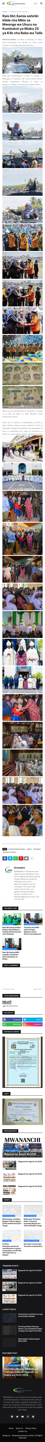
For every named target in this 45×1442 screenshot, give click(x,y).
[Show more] (31, 858)
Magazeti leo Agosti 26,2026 (30, 1186)
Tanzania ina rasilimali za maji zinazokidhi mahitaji (30, 1315)
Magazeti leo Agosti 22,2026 (30, 1161)
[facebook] (12, 1417)
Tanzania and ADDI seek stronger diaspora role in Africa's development (32, 930)
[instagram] (28, 1417)
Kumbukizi (37, 849)
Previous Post (9, 989)
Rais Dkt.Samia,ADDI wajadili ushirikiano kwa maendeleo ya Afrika (10, 955)
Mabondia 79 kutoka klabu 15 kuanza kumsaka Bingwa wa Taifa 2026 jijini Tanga (33, 1222)
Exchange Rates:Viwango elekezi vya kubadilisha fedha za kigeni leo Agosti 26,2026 (30, 1328)
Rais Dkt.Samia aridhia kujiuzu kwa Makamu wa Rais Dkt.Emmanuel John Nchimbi (11, 930)
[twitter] (17, 1417)
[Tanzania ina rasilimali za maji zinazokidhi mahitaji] (9, 1317)
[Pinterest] (21, 858)
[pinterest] (33, 1417)
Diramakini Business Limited (23, 1435)
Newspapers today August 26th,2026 (29, 1340)
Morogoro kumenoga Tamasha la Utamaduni (33, 1245)
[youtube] (23, 1417)
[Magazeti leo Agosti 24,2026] (9, 1177)
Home (4, 12)
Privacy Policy (30, 1428)
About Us (19, 1428)
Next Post (37, 989)
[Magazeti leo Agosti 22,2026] (9, 1165)
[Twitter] (10, 858)
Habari (29, 849)
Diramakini (19, 867)
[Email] (26, 858)
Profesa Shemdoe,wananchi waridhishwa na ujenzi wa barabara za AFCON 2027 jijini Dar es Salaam (11, 1249)
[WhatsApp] (15, 858)
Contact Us (22, 1431)
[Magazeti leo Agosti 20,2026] (9, 1274)
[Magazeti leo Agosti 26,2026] (9, 1190)
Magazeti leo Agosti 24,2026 (30, 1174)
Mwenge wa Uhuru (9, 852)
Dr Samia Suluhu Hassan (18, 12)
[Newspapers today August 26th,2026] (9, 1342)
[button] (3, 4)
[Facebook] (4, 858)
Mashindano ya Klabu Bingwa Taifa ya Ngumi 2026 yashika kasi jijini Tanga (11, 1222)
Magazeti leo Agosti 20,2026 (30, 1270)
